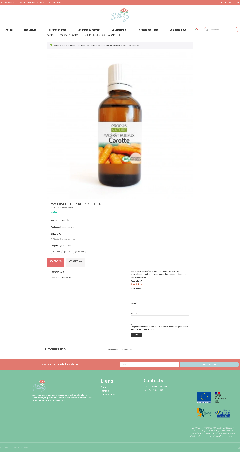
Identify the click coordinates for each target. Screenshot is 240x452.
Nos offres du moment (89, 29)
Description (75, 261)
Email (134, 313)
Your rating (136, 281)
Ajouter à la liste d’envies (63, 239)
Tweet (57, 252)
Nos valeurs (30, 29)
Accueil (9, 29)
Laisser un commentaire (63, 208)
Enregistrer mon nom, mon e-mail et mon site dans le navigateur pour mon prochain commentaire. (159, 328)
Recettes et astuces (148, 29)
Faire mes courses (57, 29)
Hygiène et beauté (68, 34)
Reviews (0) (56, 261)
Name (134, 303)
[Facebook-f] (234, 448)
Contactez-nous (178, 29)
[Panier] (196, 30)
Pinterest (80, 252)
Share (67, 252)
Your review (137, 288)
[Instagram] (239, 448)
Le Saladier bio (119, 29)
